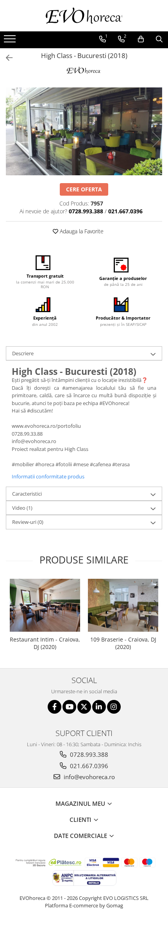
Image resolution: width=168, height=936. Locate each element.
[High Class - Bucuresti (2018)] (84, 131)
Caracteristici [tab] (27, 493)
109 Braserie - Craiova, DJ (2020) (123, 643)
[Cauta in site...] (159, 39)
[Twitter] (84, 707)
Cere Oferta (84, 189)
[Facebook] (54, 707)
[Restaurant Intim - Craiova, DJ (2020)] (45, 605)
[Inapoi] (6, 58)
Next (156, 139)
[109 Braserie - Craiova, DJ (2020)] (123, 605)
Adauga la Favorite (81, 231)
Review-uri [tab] (27, 521)
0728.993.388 (88, 754)
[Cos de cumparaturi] (140, 39)
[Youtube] (69, 707)
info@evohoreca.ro (88, 777)
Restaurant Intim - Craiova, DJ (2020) (45, 643)
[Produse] (11, 41)
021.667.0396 (88, 766)
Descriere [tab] (23, 353)
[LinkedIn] (99, 707)
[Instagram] (114, 707)
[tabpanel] (84, 131)
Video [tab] (22, 507)
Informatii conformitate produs (48, 476)
